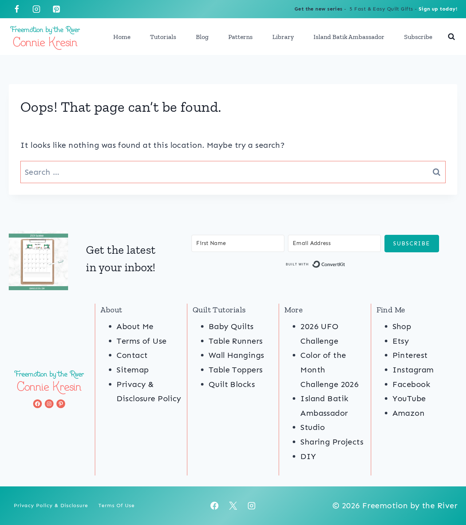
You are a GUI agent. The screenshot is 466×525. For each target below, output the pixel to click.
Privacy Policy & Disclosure (51, 505)
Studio (312, 427)
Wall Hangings (236, 355)
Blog (202, 37)
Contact (131, 355)
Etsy (400, 341)
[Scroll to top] (447, 495)
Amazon (408, 413)
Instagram (413, 370)
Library (283, 37)
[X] (233, 506)
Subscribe (418, 37)
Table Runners (236, 341)
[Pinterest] (56, 9)
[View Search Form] (451, 37)
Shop (401, 326)
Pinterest (410, 355)
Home (121, 37)
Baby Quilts (231, 326)
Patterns (240, 37)
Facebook (411, 384)
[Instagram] (36, 9)
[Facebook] (17, 9)
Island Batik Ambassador (348, 37)
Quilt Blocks (232, 384)
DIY (308, 456)
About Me (135, 326)
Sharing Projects (331, 442)
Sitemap (132, 370)
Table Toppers (236, 370)
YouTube (409, 398)
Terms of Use (141, 341)
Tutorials (163, 37)
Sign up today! (438, 9)
